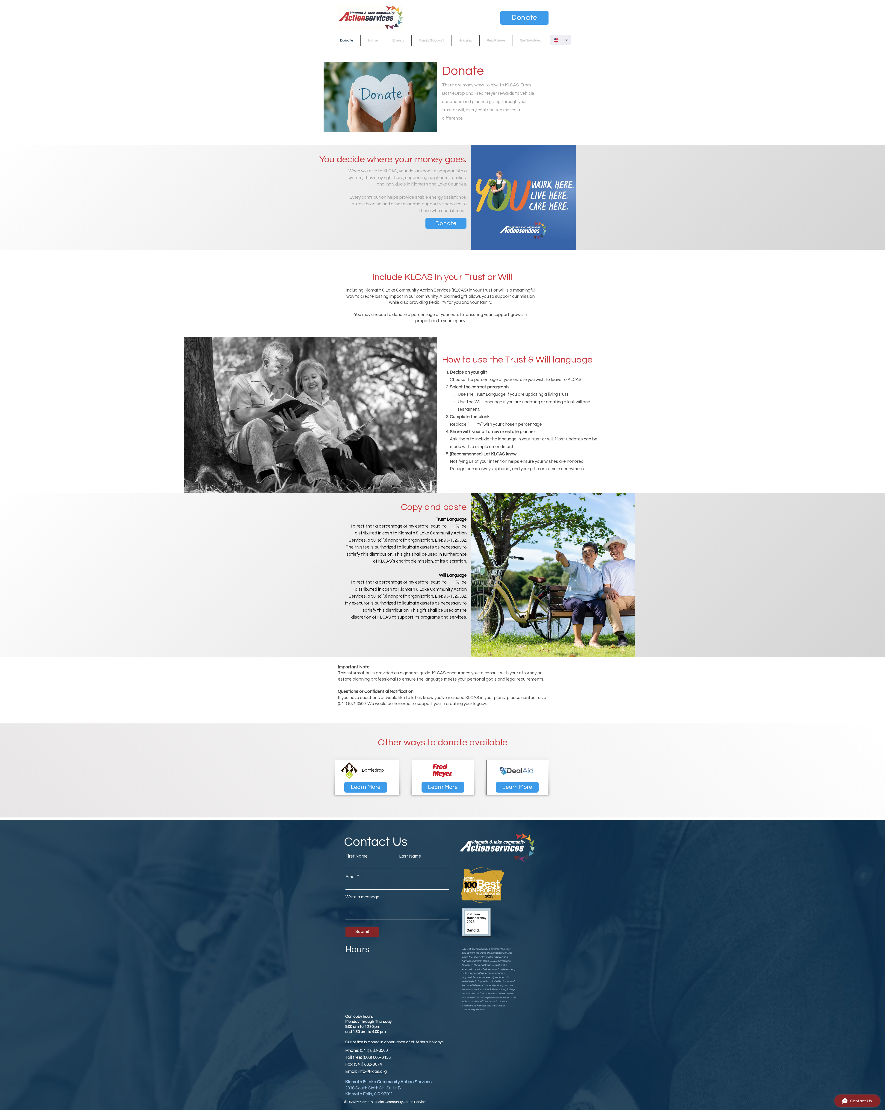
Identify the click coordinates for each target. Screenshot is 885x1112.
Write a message (362, 897)
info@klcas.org (372, 1071)
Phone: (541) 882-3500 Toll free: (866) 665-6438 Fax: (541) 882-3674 (368, 1057)
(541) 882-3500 (352, 703)
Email (350, 877)
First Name (356, 856)
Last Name (410, 856)
